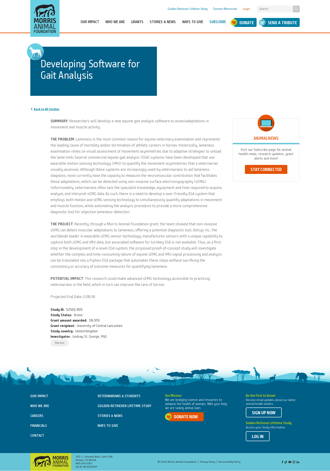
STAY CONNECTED (266, 170)
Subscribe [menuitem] (217, 22)
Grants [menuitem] (137, 22)
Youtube (289, 462)
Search (296, 9)
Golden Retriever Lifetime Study (188, 9)
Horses (59, 342)
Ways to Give (108, 426)
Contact (37, 436)
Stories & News (110, 416)
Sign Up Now (264, 413)
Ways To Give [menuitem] (192, 22)
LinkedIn (298, 462)
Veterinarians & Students (119, 396)
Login (246, 9)
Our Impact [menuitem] (90, 22)
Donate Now (186, 417)
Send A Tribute (282, 23)
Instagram (294, 462)
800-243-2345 (84, 463)
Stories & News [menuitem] (163, 22)
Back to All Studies (46, 109)
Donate (247, 23)
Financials (38, 426)
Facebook (282, 462)
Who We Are (39, 406)
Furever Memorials (225, 9)
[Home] (44, 18)
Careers (36, 416)
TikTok (286, 462)
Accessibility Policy (229, 462)
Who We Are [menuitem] (115, 22)
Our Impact (39, 396)
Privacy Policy (207, 462)
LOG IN (258, 437)
